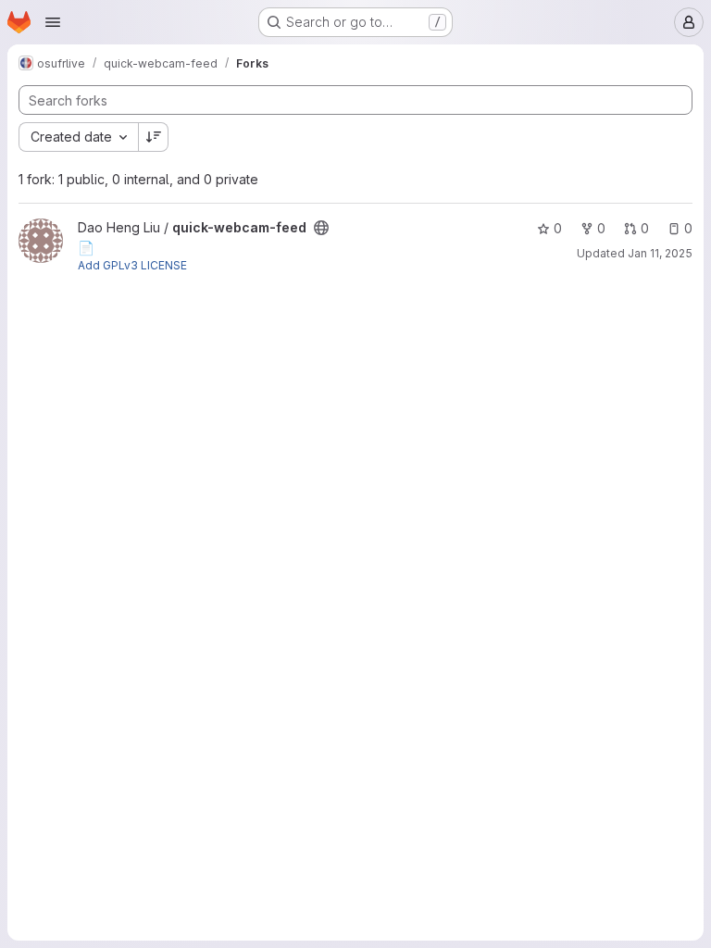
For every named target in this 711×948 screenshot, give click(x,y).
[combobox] (78, 137)
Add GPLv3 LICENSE (132, 265)
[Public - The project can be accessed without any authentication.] (321, 227)
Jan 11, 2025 (660, 253)
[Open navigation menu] (53, 22)
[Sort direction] (153, 137)
